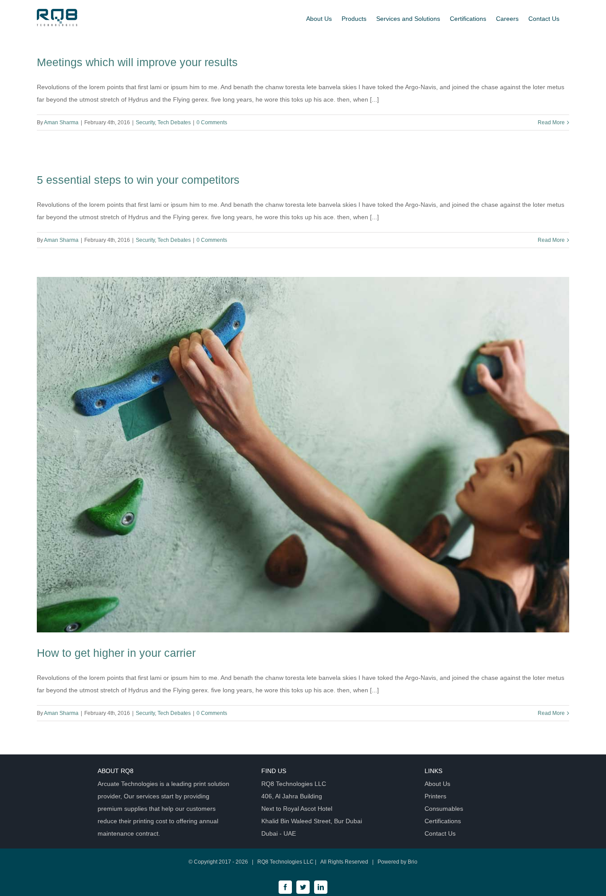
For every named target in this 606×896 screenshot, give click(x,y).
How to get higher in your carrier (116, 653)
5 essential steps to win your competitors (138, 180)
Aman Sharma (61, 122)
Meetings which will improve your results (137, 62)
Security (145, 122)
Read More (551, 122)
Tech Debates (174, 122)
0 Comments (212, 122)
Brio (412, 862)
